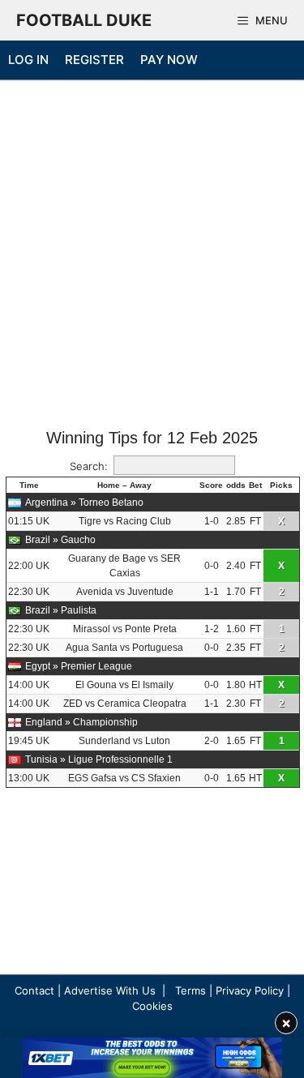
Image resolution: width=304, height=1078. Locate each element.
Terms (190, 990)
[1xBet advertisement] (152, 1057)
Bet (255, 485)
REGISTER (94, 59)
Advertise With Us (110, 990)
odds (236, 485)
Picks (281, 485)
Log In (28, 59)
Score (211, 485)
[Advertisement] (152, 256)
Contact (34, 990)
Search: (89, 466)
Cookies (152, 1005)
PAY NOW (169, 59)
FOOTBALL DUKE (84, 20)
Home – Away (124, 485)
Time (29, 485)
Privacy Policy (250, 990)
